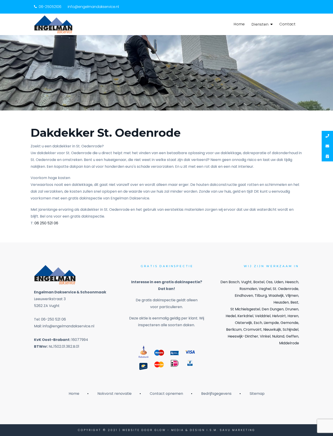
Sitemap (257, 393)
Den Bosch (229, 282)
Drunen (291, 309)
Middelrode (289, 343)
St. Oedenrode (285, 288)
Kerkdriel (245, 316)
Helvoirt (279, 316)
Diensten (260, 24)
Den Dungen (273, 309)
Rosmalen (248, 288)
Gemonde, (289, 322)
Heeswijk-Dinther (243, 336)
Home (239, 24)
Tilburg (261, 295)
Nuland (278, 336)
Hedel (231, 316)
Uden (278, 282)
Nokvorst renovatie (114, 393)
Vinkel (265, 336)
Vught (246, 282)
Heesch (291, 282)
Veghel (265, 288)
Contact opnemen (166, 393)
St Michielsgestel (245, 309)
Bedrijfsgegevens (216, 393)
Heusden (281, 302)
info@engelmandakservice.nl (93, 6)
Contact (287, 24)
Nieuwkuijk (272, 329)
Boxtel (258, 282)
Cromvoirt (252, 329)
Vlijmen (291, 295)
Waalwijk (276, 295)
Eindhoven (244, 295)
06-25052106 (50, 6)
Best (294, 302)
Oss (269, 282)
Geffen (292, 336)
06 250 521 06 (46, 223)
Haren (292, 316)
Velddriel (262, 316)
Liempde (271, 322)
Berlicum (234, 329)
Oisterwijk (243, 322)
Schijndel (290, 329)
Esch (258, 322)
